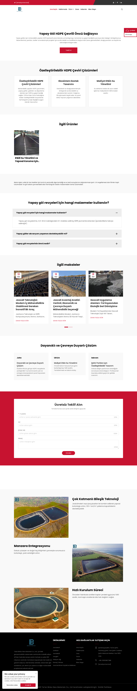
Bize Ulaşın (92, 9)
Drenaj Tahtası (58, 662)
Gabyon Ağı (57, 659)
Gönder (68, 453)
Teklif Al (68, 50)
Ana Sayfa (53, 9)
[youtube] (113, 2)
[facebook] (117, 2)
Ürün (70, 9)
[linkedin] (121, 2)
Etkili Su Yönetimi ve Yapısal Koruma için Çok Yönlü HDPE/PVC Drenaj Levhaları (26, 159)
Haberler (83, 9)
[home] (19, 9)
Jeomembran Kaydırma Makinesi (64, 665)
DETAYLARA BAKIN (26, 143)
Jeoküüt (56, 650)
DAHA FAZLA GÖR (22, 321)
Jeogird (55, 656)
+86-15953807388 (104, 660)
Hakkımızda (63, 9)
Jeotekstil (56, 647)
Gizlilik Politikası (105, 687)
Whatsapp (128, 34)
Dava (77, 9)
